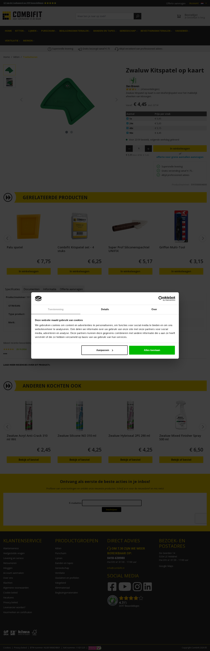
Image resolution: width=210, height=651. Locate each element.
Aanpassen (102, 350)
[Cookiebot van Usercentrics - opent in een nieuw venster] (161, 298)
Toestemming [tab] (55, 309)
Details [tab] (105, 309)
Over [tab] (154, 309)
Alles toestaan (152, 350)
